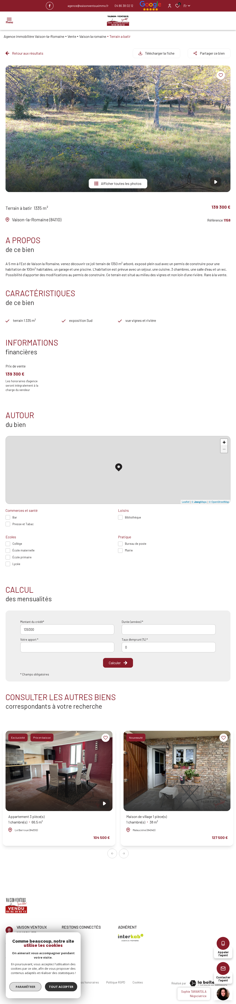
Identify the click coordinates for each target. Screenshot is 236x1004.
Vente (72, 36)
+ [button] (224, 442)
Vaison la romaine (92, 36)
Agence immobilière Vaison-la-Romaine (34, 36)
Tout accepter (61, 987)
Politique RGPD (115, 982)
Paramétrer (25, 987)
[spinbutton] (169, 647)
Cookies (138, 982)
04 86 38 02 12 (124, 6)
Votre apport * (29, 639)
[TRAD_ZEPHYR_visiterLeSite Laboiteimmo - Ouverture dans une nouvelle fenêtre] (208, 983)
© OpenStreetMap (219, 501)
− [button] (224, 449)
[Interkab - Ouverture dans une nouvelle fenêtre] (130, 937)
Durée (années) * (132, 622)
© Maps (199, 501)
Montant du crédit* (32, 622)
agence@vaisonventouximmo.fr (88, 6)
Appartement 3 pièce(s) (26, 819)
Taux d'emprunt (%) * (135, 639)
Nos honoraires (89, 982)
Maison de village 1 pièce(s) (146, 819)
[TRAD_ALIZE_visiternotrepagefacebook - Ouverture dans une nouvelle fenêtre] (49, 5)
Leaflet (185, 501)
